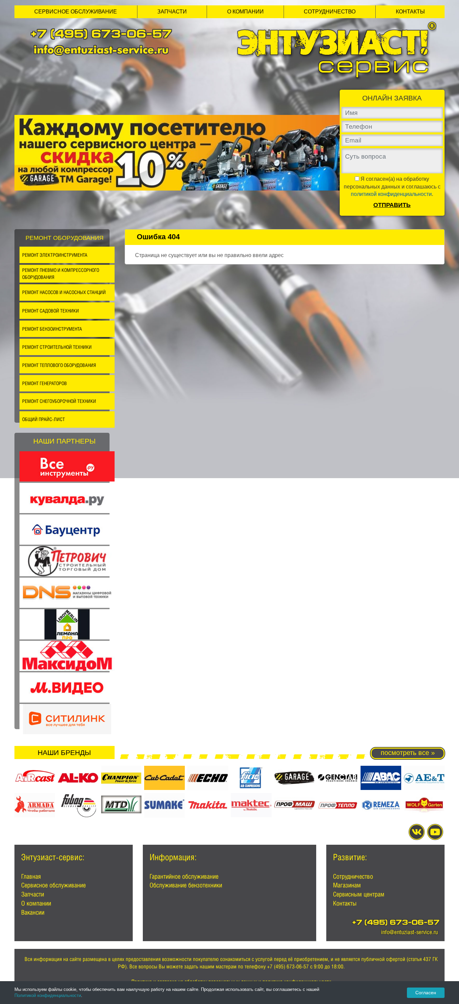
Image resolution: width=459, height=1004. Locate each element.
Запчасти (172, 11)
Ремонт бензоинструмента (52, 329)
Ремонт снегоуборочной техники (59, 401)
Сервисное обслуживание (75, 11)
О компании (245, 11)
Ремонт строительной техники (57, 347)
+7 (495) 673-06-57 (101, 35)
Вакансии (32, 912)
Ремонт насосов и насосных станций (64, 292)
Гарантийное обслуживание (184, 876)
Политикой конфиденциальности (47, 995)
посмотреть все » (408, 752)
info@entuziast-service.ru (101, 49)
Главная (31, 876)
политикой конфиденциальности (391, 194)
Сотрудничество (330, 11)
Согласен (425, 992)
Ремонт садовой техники (50, 310)
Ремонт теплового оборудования (59, 365)
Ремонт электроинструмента (54, 255)
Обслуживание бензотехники (186, 885)
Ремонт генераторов (44, 383)
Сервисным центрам (358, 894)
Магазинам (347, 885)
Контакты (410, 11)
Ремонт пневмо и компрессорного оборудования (60, 273)
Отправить (392, 205)
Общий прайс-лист (43, 419)
